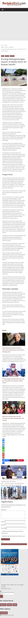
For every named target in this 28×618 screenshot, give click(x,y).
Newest (9, 604)
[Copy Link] (14, 458)
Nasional (7, 56)
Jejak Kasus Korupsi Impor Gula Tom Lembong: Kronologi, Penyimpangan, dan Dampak (13, 418)
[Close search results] (1, 596)
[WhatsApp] (14, 448)
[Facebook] (14, 440)
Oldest (14, 604)
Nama (3, 521)
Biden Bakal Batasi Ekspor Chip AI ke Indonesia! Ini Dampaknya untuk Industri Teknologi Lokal (13, 350)
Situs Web (3, 528)
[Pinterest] (14, 454)
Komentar (4, 509)
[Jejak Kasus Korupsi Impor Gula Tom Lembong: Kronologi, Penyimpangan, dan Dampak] (13, 402)
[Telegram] (14, 446)
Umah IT (9, 588)
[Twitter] (14, 442)
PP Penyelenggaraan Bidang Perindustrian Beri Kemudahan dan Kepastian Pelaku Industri (13, 380)
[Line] (14, 450)
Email (3, 525)
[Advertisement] (14, 26)
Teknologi (12, 56)
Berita (3, 56)
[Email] (14, 444)
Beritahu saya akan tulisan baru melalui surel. (14, 536)
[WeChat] (14, 452)
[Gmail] (14, 456)
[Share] (14, 463)
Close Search (4, 613)
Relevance (3, 604)
